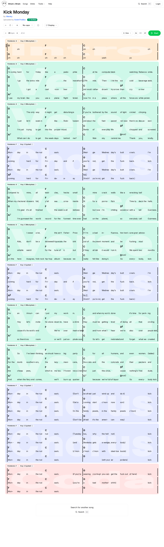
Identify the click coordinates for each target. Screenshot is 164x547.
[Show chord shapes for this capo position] (38, 25)
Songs (25, 4)
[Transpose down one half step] (6, 25)
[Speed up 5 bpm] (17, 33)
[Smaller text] (136, 33)
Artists (32, 4)
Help (50, 4)
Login (158, 4)
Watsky (9, 16)
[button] (35, 41)
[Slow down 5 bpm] (6, 33)
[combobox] (11, 25)
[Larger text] (145, 33)
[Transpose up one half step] (17, 25)
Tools (40, 4)
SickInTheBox (20, 20)
